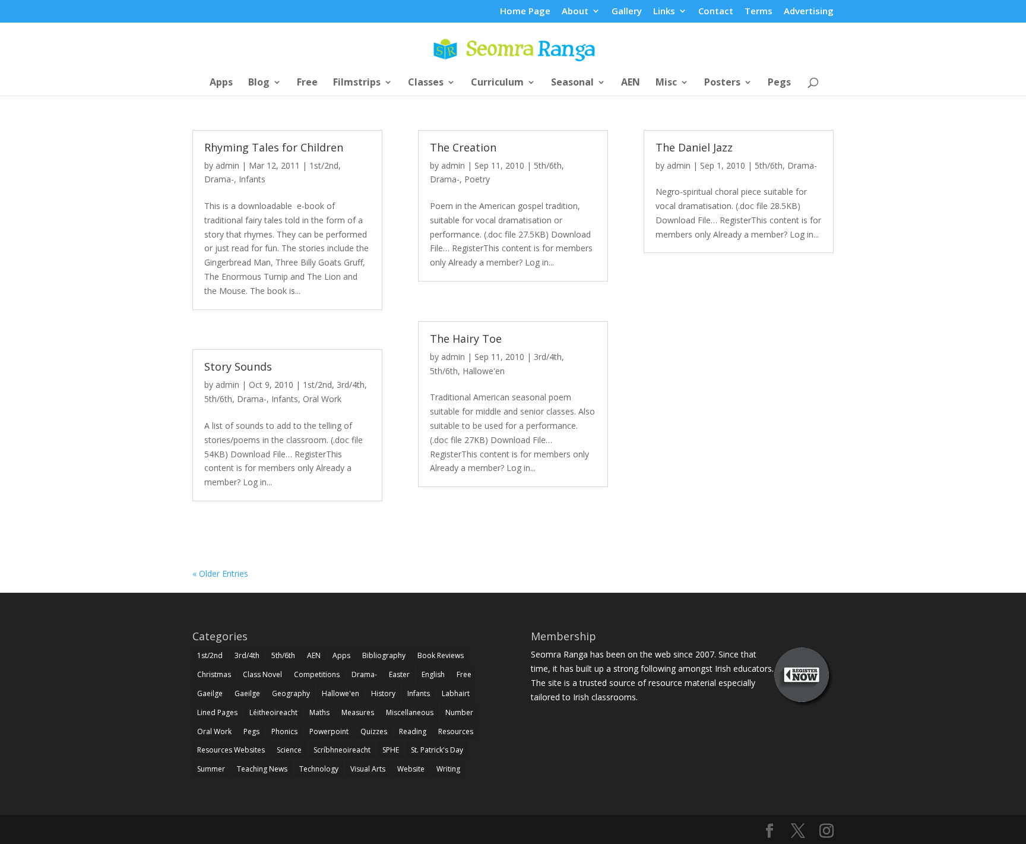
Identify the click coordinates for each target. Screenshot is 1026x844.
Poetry (477, 179)
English (433, 674)
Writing (448, 769)
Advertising (809, 12)
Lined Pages (217, 712)
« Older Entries (220, 573)
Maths (319, 712)
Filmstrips (357, 83)
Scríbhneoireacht (342, 750)
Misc (666, 83)
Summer (211, 769)
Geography (291, 693)
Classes (426, 83)
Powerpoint (329, 731)
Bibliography (384, 655)
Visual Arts (367, 769)
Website (411, 769)
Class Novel (262, 674)
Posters (722, 83)
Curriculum (497, 83)
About (575, 12)
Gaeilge (210, 693)
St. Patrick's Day (437, 750)
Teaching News (262, 769)
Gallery (627, 12)
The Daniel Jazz (694, 147)
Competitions (317, 674)
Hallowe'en (484, 371)
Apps (221, 83)
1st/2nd (323, 165)
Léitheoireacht (273, 712)
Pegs (779, 83)
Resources (455, 731)
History (383, 693)
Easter (399, 674)
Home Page (525, 12)
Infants (252, 179)
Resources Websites (231, 750)
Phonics (284, 731)
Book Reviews (440, 655)
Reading (412, 731)
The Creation (463, 147)
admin (227, 165)
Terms (758, 12)
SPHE (390, 750)
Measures (357, 712)
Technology (318, 769)
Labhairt (456, 693)
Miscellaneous (409, 712)
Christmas (214, 674)
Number (459, 712)
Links (664, 12)
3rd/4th (351, 384)
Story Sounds (238, 366)
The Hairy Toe (466, 338)
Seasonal (572, 83)
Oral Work (322, 398)
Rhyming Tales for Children (273, 147)
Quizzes (373, 731)
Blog (259, 83)
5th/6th (218, 398)
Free (307, 83)
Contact (715, 12)
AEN (630, 83)
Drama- (219, 179)
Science (289, 750)
